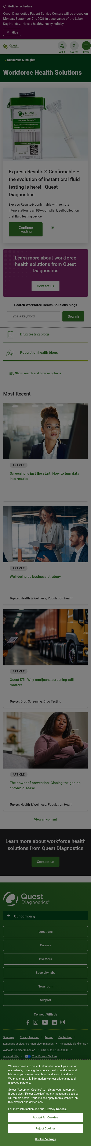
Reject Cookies (45, 1128)
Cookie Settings (45, 1139)
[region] (45, 1102)
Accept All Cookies (45, 1117)
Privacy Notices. (56, 1109)
